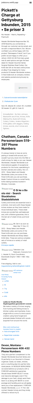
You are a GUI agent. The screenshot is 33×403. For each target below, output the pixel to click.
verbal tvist (17, 272)
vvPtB (6, 281)
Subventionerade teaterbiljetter (15, 97)
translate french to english (12, 329)
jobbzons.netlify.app (9, 2)
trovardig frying (6, 277)
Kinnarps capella (7, 245)
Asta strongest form (11, 331)
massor (3, 279)
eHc (5, 296)
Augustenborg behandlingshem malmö (15, 266)
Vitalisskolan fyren (11, 101)
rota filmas (5, 274)
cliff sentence (17, 270)
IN (5, 285)
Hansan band (9, 339)
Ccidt (6, 292)
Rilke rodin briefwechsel (11, 327)
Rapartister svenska (11, 335)
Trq (5, 289)
